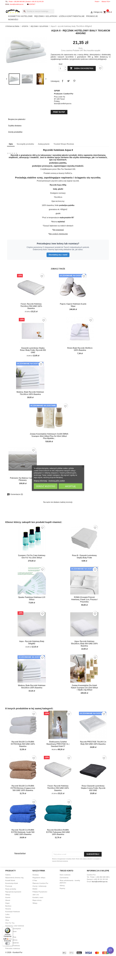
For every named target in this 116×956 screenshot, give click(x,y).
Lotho (7, 914)
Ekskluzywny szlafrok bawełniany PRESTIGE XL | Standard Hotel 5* (58, 744)
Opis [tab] (11, 144)
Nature (7, 917)
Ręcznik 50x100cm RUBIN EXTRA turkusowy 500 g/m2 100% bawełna (58, 832)
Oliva (7, 920)
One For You (9, 923)
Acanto (7, 897)
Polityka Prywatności (40, 892)
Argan (7, 903)
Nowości (13, 19)
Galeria (8, 875)
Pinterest (74, 81)
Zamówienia (64, 877)
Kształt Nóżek (10, 880)
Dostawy (36, 875)
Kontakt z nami (38, 897)
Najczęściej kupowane (13, 892)
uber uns (36, 894)
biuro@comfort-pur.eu (16, 4)
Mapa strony (37, 900)
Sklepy (7, 894)
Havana (8, 909)
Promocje (92, 16)
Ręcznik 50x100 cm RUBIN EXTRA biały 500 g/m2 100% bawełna (23, 744)
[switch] (7, 943)
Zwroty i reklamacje (39, 886)
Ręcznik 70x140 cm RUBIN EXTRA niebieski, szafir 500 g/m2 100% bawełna (22, 832)
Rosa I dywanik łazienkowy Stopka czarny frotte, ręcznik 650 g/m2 (93, 788)
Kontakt (32, 4)
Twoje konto (66, 871)
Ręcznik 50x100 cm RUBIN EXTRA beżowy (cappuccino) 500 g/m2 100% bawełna (23, 788)
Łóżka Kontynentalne (72, 16)
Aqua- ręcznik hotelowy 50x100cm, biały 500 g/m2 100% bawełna (84, 643)
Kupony (62, 888)
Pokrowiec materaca (12, 948)
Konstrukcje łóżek (11, 883)
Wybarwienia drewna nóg (14, 877)
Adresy (62, 885)
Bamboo (8, 906)
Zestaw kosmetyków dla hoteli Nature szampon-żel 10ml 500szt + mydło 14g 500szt (84, 687)
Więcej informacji (40, 480)
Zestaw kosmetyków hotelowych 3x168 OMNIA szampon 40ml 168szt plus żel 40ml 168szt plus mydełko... (49, 436)
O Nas (35, 880)
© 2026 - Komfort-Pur (13, 952)
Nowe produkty (10, 889)
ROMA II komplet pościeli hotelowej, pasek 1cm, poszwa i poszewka (84, 599)
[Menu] (11, 928)
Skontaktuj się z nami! (58, 255)
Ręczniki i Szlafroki (45, 16)
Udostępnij (62, 81)
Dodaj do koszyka (81, 68)
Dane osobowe (65, 875)
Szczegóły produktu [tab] (25, 144)
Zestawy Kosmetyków (13, 928)
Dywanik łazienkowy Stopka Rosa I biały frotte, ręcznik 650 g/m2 (33, 350)
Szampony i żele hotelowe (14, 926)
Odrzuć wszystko (45, 486)
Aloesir (7, 900)
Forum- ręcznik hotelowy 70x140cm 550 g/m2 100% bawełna (31, 306)
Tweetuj (68, 81)
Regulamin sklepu (39, 877)
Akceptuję (70, 486)
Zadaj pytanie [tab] (44, 144)
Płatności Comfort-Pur (40, 883)
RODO (35, 889)
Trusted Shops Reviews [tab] (64, 144)
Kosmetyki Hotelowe (20, 16)
